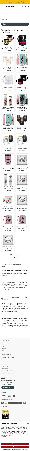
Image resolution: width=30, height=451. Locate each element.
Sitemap (3, 350)
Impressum (4, 364)
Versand (3, 359)
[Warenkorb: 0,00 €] (28, 6)
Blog (2, 346)
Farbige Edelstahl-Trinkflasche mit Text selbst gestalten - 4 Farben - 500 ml (8, 127)
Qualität (3, 348)
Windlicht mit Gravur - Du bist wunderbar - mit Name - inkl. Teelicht (8, 147)
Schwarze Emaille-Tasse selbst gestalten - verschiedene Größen (8, 48)
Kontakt (3, 343)
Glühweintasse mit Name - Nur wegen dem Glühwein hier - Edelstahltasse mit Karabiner (22, 227)
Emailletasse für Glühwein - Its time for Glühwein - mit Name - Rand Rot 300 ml (8, 207)
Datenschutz (4, 368)
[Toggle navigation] (2, 6)
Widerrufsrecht (5, 366)
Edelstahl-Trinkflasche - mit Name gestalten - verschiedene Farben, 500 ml (22, 68)
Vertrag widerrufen (8, 387)
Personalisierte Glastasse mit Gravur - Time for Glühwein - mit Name (8, 88)
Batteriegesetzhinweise (7, 373)
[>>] (27, 258)
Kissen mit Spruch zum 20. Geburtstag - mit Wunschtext (8, 247)
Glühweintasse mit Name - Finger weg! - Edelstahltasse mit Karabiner (8, 227)
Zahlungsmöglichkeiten (7, 357)
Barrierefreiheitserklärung (8, 371)
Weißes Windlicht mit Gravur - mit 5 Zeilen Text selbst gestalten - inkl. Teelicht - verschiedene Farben (8, 68)
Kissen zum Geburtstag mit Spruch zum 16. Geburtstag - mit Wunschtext (22, 167)
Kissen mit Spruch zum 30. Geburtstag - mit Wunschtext (22, 207)
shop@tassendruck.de (9, 380)
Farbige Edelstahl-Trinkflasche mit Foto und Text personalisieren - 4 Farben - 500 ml (22, 108)
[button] (22, 6)
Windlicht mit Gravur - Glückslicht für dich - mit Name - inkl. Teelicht (22, 147)
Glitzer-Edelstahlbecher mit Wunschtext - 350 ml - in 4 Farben (8, 167)
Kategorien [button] (4, 19)
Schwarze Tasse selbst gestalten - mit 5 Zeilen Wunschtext (22, 48)
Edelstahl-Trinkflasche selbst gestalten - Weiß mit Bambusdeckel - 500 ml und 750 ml (8, 108)
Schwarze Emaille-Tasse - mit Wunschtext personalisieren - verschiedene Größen (22, 88)
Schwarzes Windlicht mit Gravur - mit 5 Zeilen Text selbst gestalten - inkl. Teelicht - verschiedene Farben (22, 127)
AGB (2, 362)
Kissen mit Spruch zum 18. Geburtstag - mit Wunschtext (22, 187)
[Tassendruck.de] (9, 6)
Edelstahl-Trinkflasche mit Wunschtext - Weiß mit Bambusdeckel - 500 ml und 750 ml (8, 187)
